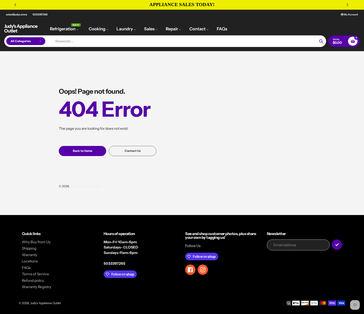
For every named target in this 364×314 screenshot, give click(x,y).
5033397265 (40, 14)
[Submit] (337, 244)
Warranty (29, 255)
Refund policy (33, 280)
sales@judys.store (16, 14)
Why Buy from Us (36, 242)
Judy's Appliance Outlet (20, 28)
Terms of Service (35, 274)
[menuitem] (65, 28)
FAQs (26, 268)
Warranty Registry (36, 287)
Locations (30, 261)
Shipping (29, 248)
